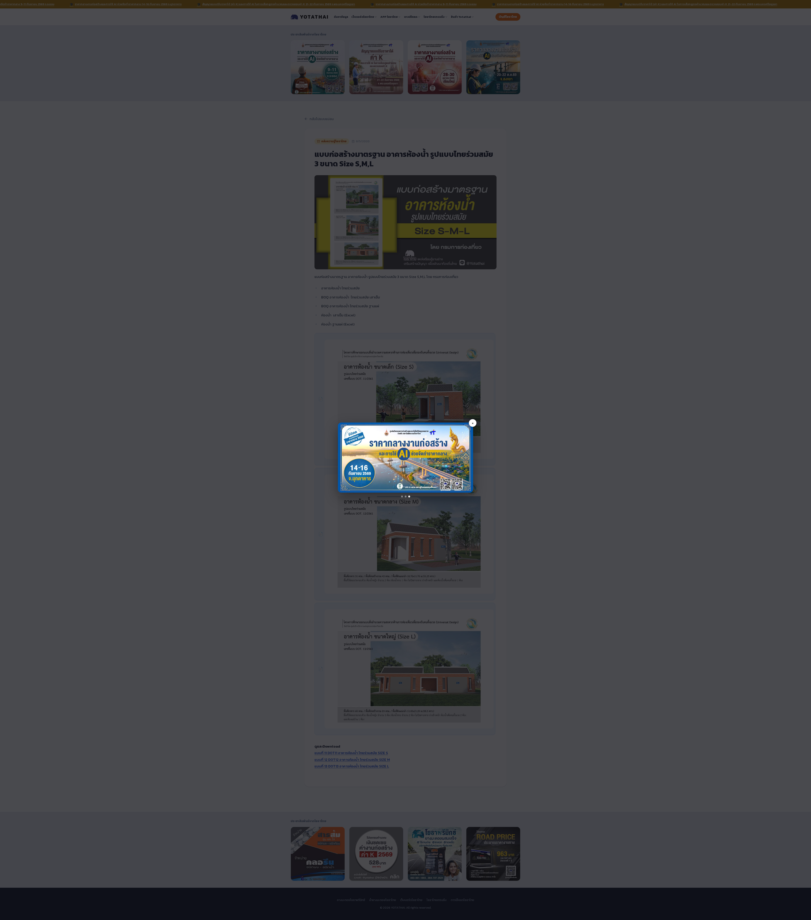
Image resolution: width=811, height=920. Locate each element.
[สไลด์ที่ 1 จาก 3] (402, 496)
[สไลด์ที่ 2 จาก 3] (406, 496)
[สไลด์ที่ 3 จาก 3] (409, 496)
